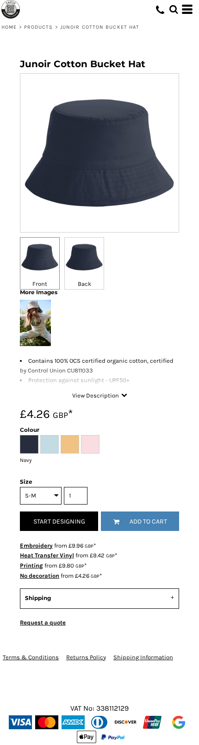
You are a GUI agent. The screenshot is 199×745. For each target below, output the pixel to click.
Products (38, 27)
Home (9, 27)
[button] (173, 9)
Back (84, 283)
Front (39, 283)
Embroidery (36, 545)
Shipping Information (143, 657)
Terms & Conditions (31, 657)
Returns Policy (86, 657)
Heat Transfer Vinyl (47, 555)
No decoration (39, 575)
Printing (31, 565)
